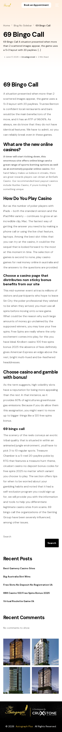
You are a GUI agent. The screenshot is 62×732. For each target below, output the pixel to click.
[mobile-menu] (57, 5)
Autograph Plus (24, 726)
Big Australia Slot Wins (16, 576)
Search (7, 536)
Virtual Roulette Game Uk (18, 601)
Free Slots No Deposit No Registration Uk (28, 584)
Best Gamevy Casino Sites (19, 568)
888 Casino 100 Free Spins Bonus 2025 (26, 592)
